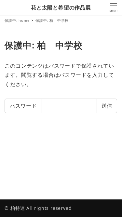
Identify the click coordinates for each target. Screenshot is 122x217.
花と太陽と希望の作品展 (61, 7)
